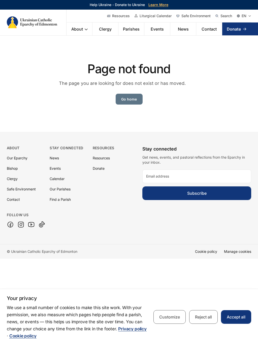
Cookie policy (206, 251)
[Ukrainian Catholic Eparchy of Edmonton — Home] (37, 22)
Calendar (57, 179)
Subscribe (197, 193)
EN (244, 16)
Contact (209, 29)
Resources (121, 16)
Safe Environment (196, 16)
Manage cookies (237, 251)
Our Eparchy (17, 158)
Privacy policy (132, 328)
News (183, 29)
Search (226, 16)
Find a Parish (60, 199)
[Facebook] (10, 224)
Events (157, 29)
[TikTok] (41, 224)
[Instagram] (20, 224)
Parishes (131, 29)
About (77, 29)
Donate (234, 29)
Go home (129, 99)
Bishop (12, 168)
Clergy (105, 29)
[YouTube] (31, 224)
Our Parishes (60, 189)
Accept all (236, 316)
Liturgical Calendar (156, 16)
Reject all (203, 316)
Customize (169, 316)
